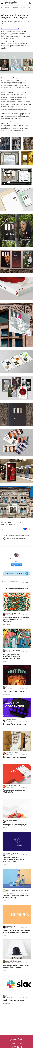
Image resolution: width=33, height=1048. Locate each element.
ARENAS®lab (10, 926)
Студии (22, 7)
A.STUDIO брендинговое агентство (17, 890)
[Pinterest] (26, 529)
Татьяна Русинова (12, 752)
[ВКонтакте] (24, 529)
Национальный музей (10, 29)
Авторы (15, 7)
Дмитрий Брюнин (11, 719)
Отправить (25, 582)
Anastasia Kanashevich (13, 961)
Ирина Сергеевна (12, 853)
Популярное (5, 7)
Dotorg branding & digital (13, 785)
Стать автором (16, 543)
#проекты (5, 727)
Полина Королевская (8, 21)
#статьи (5, 661)
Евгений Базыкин (11, 820)
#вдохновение (6, 624)
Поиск (30, 7)
